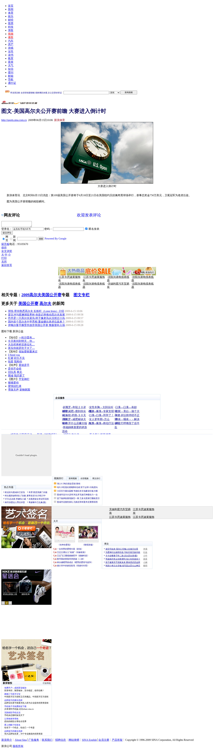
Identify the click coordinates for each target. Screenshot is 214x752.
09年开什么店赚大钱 (75, 423)
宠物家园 (24, 389)
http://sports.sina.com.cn (14, 120)
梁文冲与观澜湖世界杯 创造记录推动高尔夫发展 (36, 314)
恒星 (10, 361)
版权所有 (18, 746)
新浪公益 (18, 331)
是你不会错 (14, 368)
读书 (10, 54)
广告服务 (33, 739)
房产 (10, 44)
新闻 (10, 9)
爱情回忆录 (14, 386)
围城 (10, 375)
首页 (10, 5)
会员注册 (103, 739)
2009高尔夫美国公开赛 (41, 295)
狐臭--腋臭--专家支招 (101, 411)
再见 (19, 372)
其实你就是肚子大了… (21, 348)
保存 (4, 247)
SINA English (89, 739)
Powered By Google (55, 238)
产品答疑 (117, 739)
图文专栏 (82, 295)
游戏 (10, 47)
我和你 (18, 361)
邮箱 (10, 76)
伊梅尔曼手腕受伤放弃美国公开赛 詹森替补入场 (36, 325)
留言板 (5, 244)
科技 (10, 26)
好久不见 (19, 358)
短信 (10, 69)
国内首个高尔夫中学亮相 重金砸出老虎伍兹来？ (36, 321)
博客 (10, 30)
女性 (10, 51)
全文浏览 (6, 251)
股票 (10, 23)
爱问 (10, 72)
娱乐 (10, 16)
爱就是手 (24, 365)
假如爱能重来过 (28, 351)
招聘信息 (60, 739)
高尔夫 (45, 303)
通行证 (12, 83)
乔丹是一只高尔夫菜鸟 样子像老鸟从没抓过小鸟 (36, 318)
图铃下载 (6, 331)
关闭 (4, 261)
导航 (10, 79)
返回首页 (6, 265)
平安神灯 (24, 379)
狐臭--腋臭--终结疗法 (101, 423)
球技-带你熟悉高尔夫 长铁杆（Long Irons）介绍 (36, 311)
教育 (10, 58)
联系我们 (47, 739)
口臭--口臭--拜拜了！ (101, 415)
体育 (10, 12)
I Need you (14, 354)
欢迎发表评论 (89, 215)
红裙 (10, 358)
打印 (4, 258)
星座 (10, 61)
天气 (10, 65)
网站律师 (74, 739)
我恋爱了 (19, 375)
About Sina (21, 739)
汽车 (10, 40)
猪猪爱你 (13, 382)
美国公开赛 (28, 303)
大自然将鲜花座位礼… (21, 344)
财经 (10, 19)
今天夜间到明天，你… (21, 341)
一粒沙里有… (27, 337)
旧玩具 (12, 372)
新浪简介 (6, 739)
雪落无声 (13, 389)
